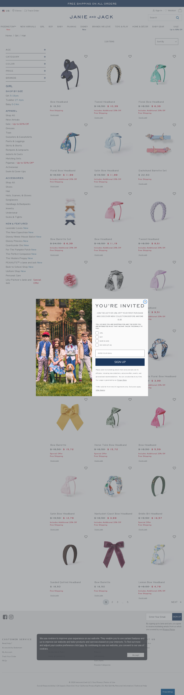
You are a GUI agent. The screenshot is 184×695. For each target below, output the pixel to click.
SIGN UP (120, 362)
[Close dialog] (145, 302)
